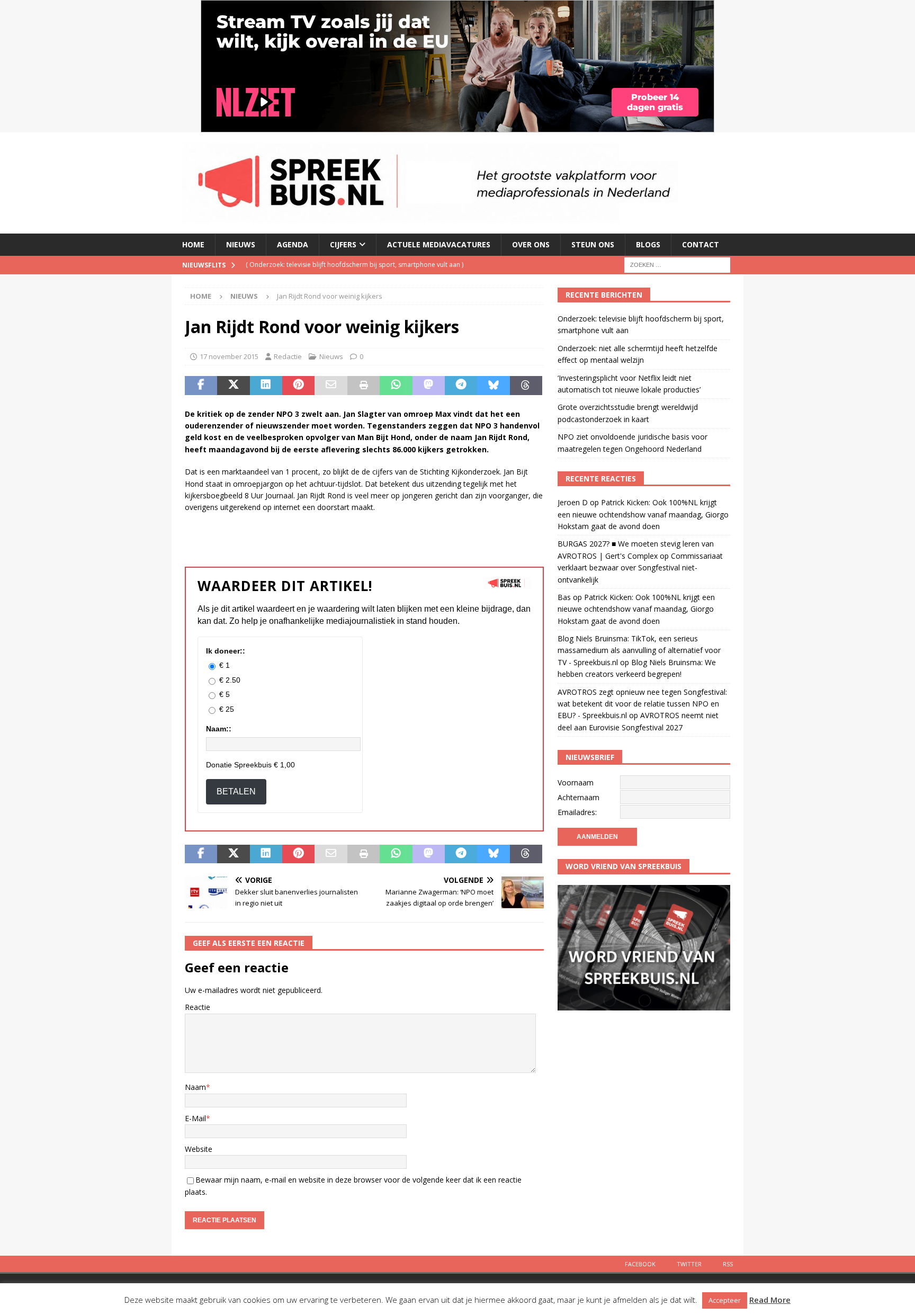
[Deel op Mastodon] (428, 385)
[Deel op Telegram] (461, 385)
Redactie (288, 356)
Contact (700, 244)
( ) (354, 264)
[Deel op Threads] (526, 385)
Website (198, 1149)
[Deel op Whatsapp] (396, 385)
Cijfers (343, 244)
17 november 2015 (229, 356)
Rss (728, 1264)
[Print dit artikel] (363, 385)
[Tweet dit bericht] (233, 385)
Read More (770, 1299)
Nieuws (240, 244)
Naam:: (218, 728)
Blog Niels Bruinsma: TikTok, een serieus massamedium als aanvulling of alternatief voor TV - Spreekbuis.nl (639, 650)
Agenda (292, 244)
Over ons (531, 244)
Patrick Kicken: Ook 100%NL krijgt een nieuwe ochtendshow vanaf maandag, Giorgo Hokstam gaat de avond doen (643, 514)
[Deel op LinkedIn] (266, 385)
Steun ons (592, 244)
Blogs (648, 244)
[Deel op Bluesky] (493, 385)
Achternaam (578, 797)
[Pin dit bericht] (298, 385)
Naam (195, 1087)
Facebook (640, 1264)
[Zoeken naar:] (677, 264)
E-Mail (195, 1118)
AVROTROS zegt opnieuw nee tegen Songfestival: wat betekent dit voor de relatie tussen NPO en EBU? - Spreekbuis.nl (642, 704)
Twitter (689, 1264)
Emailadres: (577, 812)
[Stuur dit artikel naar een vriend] (331, 385)
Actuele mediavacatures (438, 244)
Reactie (197, 1007)
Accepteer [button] (724, 1300)
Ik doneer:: (225, 651)
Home (193, 244)
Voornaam (576, 782)
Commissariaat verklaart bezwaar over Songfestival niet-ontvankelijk (640, 568)
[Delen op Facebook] (201, 385)
